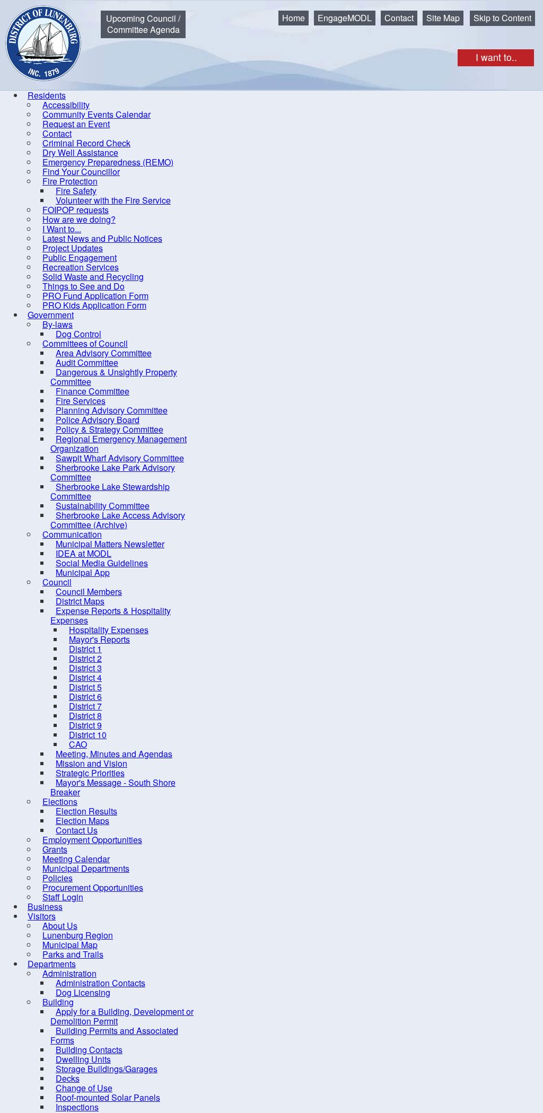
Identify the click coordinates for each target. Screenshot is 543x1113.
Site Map (443, 18)
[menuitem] (46, 95)
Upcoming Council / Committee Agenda (143, 24)
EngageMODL (345, 18)
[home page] (35, 35)
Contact (399, 18)
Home (293, 18)
